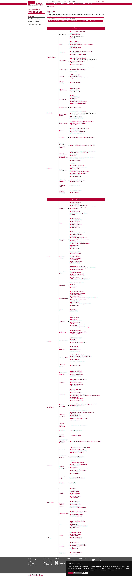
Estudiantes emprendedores (77, 165)
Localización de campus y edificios (79, 332)
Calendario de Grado (75, 74)
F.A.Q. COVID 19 (74, 497)
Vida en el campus (63, 69)
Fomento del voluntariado (77, 269)
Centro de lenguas (75, 359)
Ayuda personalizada (75, 160)
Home (48, 6)
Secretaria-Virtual (63, 107)
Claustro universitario (76, 252)
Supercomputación (75, 413)
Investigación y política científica (78, 232)
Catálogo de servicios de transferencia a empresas (82, 157)
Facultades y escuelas (76, 258)
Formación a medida (62, 185)
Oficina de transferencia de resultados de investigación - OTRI (63, 155)
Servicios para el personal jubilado (78, 545)
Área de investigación (76, 296)
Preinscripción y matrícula (77, 382)
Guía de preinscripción (76, 43)
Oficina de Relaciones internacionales (79, 358)
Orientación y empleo (76, 130)
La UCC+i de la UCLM (76, 389)
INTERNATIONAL (80, 4)
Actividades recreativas (76, 534)
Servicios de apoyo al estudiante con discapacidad (82, 68)
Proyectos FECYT (75, 397)
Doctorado (61, 382)
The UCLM (46, 558)
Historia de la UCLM (75, 211)
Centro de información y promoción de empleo (81, 356)
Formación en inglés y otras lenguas (79, 101)
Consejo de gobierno (76, 253)
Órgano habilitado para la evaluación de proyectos (82, 412)
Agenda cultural (74, 522)
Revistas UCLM (74, 554)
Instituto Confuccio (75, 503)
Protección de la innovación (77, 452)
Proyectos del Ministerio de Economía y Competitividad (83, 404)
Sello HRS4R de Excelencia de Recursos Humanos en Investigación (86, 441)
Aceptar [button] (70, 572)
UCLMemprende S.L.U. (76, 176)
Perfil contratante (75, 192)
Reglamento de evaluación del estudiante (80, 78)
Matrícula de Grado (75, 88)
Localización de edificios (76, 224)
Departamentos (74, 259)
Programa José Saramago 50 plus (78, 544)
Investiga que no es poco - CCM (78, 394)
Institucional (62, 208)
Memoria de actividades (76, 538)
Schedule (57, 564)
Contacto (73, 37)
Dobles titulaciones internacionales (79, 511)
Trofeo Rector (74, 535)
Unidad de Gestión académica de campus (80, 354)
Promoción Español (75, 506)
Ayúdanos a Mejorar (33, 21)
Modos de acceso (75, 41)
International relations (48, 559)
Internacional (50, 502)
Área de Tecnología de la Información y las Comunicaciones (84, 297)
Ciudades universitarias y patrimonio (79, 213)
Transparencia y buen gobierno (78, 266)
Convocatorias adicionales (77, 64)
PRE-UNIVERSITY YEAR (53, 1)
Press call (45, 563)
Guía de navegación (33, 19)
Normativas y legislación (76, 430)
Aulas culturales (74, 524)
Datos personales (39, 575)
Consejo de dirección (61, 239)
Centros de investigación (76, 261)
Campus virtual (74, 346)
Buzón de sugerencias (76, 416)
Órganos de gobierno (61, 257)
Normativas (61, 430)
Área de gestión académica (77, 291)
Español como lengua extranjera (78, 103)
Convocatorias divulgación (77, 398)
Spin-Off (73, 164)
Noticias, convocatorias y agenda (78, 173)
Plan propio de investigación (77, 405)
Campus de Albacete (75, 218)
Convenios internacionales (77, 514)
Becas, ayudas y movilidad (62, 61)
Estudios (49, 341)
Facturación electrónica (76, 190)
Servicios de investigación (62, 415)
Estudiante (49, 113)
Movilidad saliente (75, 491)
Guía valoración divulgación (77, 400)
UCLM (48, 4)
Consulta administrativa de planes (78, 342)
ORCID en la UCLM (75, 420)
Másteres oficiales (75, 317)
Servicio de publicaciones (76, 552)
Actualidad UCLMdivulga (76, 392)
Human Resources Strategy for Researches (63, 441)
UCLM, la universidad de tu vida (78, 31)
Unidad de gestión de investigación (79, 410)
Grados (72, 95)
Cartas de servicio (75, 305)
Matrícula (73, 46)
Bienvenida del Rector (76, 202)
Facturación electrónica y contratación (62, 191)
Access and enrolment (59, 560)
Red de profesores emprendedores (79, 167)
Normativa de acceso (76, 47)
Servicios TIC (74, 71)
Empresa (49, 168)
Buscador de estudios (62, 365)
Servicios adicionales (75, 351)
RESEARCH (62, 4)
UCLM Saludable (75, 277)
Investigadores (74, 154)
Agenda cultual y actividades (77, 133)
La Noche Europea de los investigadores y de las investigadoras (85, 395)
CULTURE (89, 4)
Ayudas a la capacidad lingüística (78, 507)
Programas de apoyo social (77, 274)
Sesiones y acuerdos (75, 248)
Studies (57, 558)
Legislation (46, 565)
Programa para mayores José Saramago (80, 327)
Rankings (73, 214)
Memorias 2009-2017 (76, 375)
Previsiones (73, 286)
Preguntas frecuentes (61, 82)
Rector (72, 231)
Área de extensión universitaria (78, 293)
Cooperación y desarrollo (76, 516)
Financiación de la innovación (63, 456)
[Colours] (100, 560)
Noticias (73, 284)
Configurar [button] (85, 572)
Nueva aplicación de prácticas (77, 477)
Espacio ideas (74, 170)
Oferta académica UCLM (76, 513)
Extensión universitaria (62, 545)
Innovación (50, 466)
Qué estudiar (62, 321)
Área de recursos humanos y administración (81, 304)
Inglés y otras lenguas (76, 322)
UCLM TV (73, 287)
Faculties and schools (71, 559)
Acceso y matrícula (63, 340)
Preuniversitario (51, 57)
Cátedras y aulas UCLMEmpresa (78, 180)
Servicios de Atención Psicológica (78, 69)
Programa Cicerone (75, 493)
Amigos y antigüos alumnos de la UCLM (80, 128)
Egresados (61, 130)
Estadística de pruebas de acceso (78, 54)
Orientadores (62, 53)
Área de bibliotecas (75, 301)
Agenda (61, 310)
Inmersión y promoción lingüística (61, 505)
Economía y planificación (76, 234)
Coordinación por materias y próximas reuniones (82, 51)
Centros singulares (75, 262)
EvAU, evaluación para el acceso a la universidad (82, 44)
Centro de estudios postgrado (78, 361)
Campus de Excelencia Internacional (62, 425)
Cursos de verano (75, 542)
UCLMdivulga (62, 394)
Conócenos (73, 488)
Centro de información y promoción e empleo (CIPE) (62, 145)
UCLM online (74, 325)
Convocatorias (74, 310)
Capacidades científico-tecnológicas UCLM (80, 447)
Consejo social (74, 255)
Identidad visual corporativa (77, 283)
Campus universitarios (76, 34)
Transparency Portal (48, 564)
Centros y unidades (63, 358)
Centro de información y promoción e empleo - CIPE (83, 145)
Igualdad (73, 271)
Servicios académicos (62, 348)
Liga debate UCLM (75, 547)
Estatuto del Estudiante (76, 76)
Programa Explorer (75, 174)
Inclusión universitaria (76, 272)
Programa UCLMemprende (62, 467)
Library (80, 559)
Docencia (73, 240)
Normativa (61, 76)
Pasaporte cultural (75, 527)
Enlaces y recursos (75, 168)
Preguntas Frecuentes (34, 24)
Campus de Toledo (75, 223)
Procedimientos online (76, 107)
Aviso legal (30, 575)
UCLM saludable (74, 208)
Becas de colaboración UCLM (77, 61)
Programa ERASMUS (75, 496)
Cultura (49, 538)
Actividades (73, 309)
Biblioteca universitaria (76, 349)
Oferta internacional (63, 513)
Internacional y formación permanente (79, 239)
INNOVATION (70, 4)
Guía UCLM (73, 210)
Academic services (59, 565)
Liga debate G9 (74, 548)
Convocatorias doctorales (77, 384)
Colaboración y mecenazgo (62, 180)
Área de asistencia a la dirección (78, 299)
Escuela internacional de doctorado (79, 379)
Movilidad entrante (75, 490)
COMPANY (72, 1)
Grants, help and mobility (60, 563)
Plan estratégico (74, 203)
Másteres (73, 339)
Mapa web (31, 16)
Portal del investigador (62, 435)
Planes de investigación (62, 405)
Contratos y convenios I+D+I (77, 449)
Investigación (50, 407)
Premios (73, 529)
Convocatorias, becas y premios (78, 131)
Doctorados (74, 98)
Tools (103, 1)
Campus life (57, 562)
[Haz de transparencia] (93, 560)
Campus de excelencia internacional (79, 205)
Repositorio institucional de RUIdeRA (79, 418)
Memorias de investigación (77, 374)
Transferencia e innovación (77, 242)
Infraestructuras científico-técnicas (79, 451)
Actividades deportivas (76, 532)
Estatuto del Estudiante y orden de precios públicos (82, 137)
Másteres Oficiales (75, 97)
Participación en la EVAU (76, 53)
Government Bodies (48, 561)
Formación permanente (76, 100)
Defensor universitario (76, 256)
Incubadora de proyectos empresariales (80, 171)
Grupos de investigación (76, 371)
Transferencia (62, 450)
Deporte (61, 535)
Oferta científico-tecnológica (63, 373)
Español (97, 1)
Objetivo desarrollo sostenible (78, 275)
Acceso (60, 44)
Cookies (34, 575)
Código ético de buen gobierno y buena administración (83, 207)
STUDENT (64, 1)
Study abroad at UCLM (76, 504)
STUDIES (54, 4)
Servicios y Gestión (63, 298)
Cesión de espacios (75, 227)
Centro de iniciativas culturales (78, 521)
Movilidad (61, 493)
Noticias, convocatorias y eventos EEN (79, 152)
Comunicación (62, 285)
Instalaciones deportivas (76, 537)
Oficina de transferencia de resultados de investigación (83, 151)
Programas (73, 381)
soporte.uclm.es (33, 565)
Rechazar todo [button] (77, 572)
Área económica (75, 302)
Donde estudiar (62, 332)
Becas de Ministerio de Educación (78, 58)
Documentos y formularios (77, 158)
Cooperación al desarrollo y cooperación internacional (83, 268)
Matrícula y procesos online (62, 89)
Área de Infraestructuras (76, 294)
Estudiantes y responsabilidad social (79, 237)
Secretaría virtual (75, 90)
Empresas (73, 155)
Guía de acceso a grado (76, 337)
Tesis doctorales (75, 385)
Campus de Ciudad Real (76, 220)
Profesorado (74, 236)
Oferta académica (63, 99)
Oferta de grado (74, 33)
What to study (58, 559)
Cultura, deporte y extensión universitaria (80, 243)
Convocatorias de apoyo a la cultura (79, 525)
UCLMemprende (62, 170)
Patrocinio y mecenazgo (76, 181)
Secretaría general (75, 245)
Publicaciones (62, 553)
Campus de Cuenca (75, 221)
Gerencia (73, 246)
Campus (61, 223)
